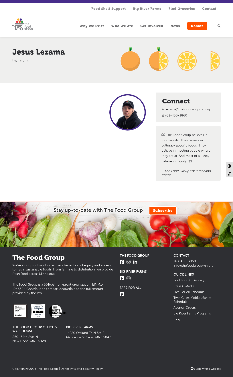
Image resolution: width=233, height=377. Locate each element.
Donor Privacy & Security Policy (82, 368)
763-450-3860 (175, 115)
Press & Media (183, 286)
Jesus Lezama (38, 51)
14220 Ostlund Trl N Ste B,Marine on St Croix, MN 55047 (88, 335)
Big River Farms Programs (192, 313)
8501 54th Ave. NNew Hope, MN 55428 (29, 339)
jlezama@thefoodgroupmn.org (187, 109)
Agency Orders (184, 308)
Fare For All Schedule (189, 292)
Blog (176, 319)
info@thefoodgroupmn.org (193, 266)
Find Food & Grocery (188, 280)
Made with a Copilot (207, 368)
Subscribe (163, 210)
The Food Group (47, 368)
